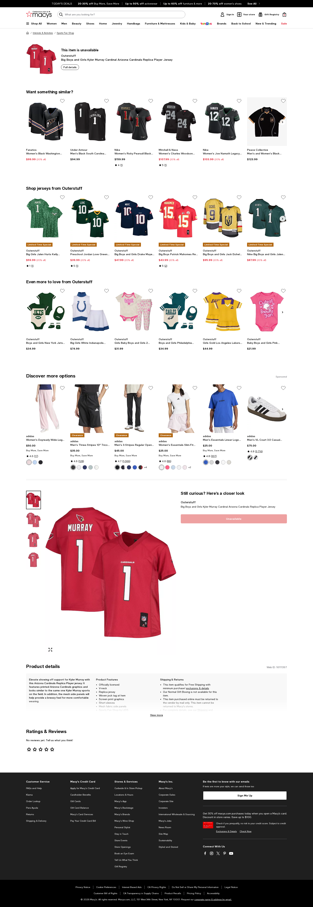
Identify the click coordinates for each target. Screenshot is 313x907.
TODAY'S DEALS (62, 3)
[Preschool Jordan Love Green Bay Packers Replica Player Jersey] (90, 218)
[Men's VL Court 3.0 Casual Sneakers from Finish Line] (267, 408)
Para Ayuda (32, 808)
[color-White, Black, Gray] (250, 457)
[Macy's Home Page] (39, 14)
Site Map (163, 834)
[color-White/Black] (79, 467)
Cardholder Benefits (80, 795)
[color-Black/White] (73, 467)
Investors (163, 808)
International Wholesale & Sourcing (177, 814)
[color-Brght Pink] (185, 467)
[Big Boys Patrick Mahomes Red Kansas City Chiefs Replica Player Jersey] (179, 218)
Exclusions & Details (226, 831)
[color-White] (179, 467)
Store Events (120, 840)
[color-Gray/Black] (211, 462)
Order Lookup (33, 801)
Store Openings (122, 847)
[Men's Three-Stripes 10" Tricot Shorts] (90, 408)
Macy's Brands (122, 814)
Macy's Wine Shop (124, 821)
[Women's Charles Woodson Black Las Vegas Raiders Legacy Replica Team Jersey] (179, 121)
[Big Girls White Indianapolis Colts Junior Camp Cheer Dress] (90, 311)
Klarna (29, 795)
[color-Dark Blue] (129, 467)
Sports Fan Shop (65, 33)
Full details (70, 67)
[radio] (29, 462)
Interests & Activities (43, 33)
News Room (165, 827)
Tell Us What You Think (126, 860)
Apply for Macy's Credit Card (85, 788)
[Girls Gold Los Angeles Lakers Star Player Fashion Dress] (223, 311)
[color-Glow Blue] (35, 462)
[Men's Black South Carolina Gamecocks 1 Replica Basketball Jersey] (90, 121)
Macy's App (120, 801)
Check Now (245, 831)
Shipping (202, 710)
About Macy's (165, 788)
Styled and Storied (168, 847)
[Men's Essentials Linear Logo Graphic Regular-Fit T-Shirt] (223, 408)
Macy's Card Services (81, 814)
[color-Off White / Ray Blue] (96, 467)
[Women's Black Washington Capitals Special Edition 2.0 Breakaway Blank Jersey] (46, 121)
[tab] (33, 500)
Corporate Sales (167, 795)
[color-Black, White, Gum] (256, 457)
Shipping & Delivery (36, 821)
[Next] (282, 122)
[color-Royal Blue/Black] (206, 462)
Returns (167, 713)
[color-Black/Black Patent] (117, 467)
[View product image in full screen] (50, 649)
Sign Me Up (244, 795)
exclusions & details (197, 688)
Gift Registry (120, 866)
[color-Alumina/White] (229, 462)
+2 (189, 467)
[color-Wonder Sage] (90, 467)
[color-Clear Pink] (29, 462)
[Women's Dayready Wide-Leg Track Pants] (46, 408)
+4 (145, 467)
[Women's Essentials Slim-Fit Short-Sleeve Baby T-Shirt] (179, 408)
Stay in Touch (121, 834)
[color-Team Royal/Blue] (135, 467)
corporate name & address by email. (213, 899)
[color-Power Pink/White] (167, 467)
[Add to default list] (62, 101)
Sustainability (165, 840)
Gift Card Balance (79, 808)
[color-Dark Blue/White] (85, 467)
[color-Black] (40, 462)
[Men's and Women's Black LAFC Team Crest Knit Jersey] (267, 121)
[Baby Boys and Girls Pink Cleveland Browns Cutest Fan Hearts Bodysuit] (267, 311)
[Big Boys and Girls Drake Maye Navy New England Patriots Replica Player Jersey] (134, 218)
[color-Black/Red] (140, 467)
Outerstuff (68, 55)
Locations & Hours (123, 795)
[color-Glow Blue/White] (173, 467)
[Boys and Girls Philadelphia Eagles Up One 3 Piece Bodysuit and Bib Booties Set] (179, 311)
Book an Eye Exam (124, 853)
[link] (46, 154)
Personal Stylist (122, 827)
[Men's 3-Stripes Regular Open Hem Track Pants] (134, 408)
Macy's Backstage (123, 808)
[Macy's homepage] (27, 33)
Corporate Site (166, 801)
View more (156, 715)
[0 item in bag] (284, 14)
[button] (101, 573)
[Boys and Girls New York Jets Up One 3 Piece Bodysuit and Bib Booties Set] (46, 311)
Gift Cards (75, 801)
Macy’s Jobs (165, 821)
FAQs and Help (34, 788)
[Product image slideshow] (110, 573)
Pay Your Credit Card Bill (83, 821)
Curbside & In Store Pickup (128, 788)
